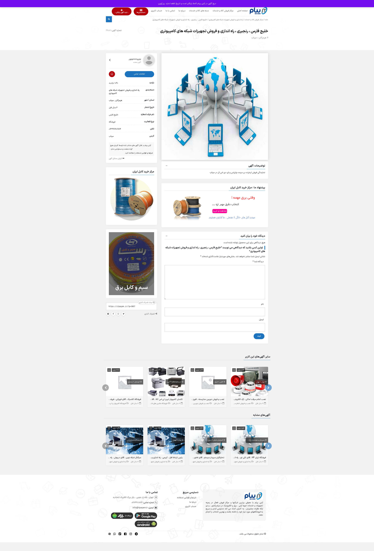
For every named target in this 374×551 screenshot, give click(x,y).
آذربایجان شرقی (176, 382)
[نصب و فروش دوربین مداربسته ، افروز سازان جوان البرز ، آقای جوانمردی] (207, 382)
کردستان (137, 382)
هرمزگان (262, 38)
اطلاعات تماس (139, 74)
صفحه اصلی (237, 10)
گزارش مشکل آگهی (115, 158)
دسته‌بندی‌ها (132, 12)
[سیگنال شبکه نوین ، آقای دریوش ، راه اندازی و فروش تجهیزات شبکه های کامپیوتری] (124, 440)
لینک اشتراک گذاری (146, 302)
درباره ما (176, 10)
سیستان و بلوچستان (258, 440)
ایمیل (261, 319)
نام (262, 304)
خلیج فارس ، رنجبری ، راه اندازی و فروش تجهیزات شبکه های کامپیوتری (214, 31)
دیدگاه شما (258, 261)
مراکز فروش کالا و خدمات (217, 10)
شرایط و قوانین (147, 153)
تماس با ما (164, 10)
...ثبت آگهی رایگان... (119, 12)
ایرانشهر (246, 440)
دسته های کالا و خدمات (193, 10)
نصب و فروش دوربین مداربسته (197, 403)
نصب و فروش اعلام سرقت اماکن (239, 403)
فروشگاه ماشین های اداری (158, 403)
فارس (221, 382)
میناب (254, 38)
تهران (263, 382)
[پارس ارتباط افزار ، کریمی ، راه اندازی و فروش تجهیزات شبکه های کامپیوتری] (166, 440)
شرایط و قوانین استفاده (186, 497)
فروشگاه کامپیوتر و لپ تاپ (116, 403)
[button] (214, 166)
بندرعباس (130, 440)
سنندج (130, 382)
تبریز (168, 382)
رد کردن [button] (161, 3)
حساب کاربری (150, 10)
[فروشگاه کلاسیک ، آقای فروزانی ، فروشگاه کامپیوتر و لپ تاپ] (124, 382)
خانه (266, 19)
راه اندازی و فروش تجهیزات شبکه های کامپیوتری (226, 19)
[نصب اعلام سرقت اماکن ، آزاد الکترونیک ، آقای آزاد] (249, 382)
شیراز (216, 382)
